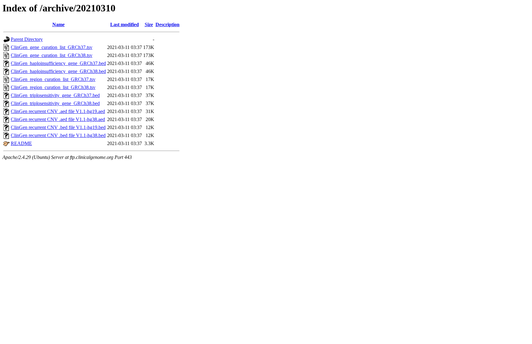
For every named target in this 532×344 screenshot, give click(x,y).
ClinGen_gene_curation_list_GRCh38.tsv (51, 55)
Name (58, 24)
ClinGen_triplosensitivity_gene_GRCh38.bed (55, 103)
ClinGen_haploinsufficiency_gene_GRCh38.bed (58, 71)
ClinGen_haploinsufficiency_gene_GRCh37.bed (58, 63)
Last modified (124, 24)
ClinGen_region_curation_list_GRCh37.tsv (53, 79)
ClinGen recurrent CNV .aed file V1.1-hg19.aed (58, 111)
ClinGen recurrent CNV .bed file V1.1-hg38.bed (58, 135)
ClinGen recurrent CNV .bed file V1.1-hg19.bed (58, 127)
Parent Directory (27, 39)
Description (167, 24)
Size (149, 24)
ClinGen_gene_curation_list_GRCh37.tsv (51, 47)
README (21, 143)
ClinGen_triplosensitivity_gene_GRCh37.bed (55, 95)
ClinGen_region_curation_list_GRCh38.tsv (53, 87)
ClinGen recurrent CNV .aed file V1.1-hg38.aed (58, 119)
